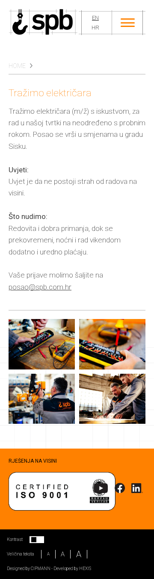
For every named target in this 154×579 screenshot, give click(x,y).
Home (17, 65)
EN (95, 18)
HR (95, 27)
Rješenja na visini (33, 461)
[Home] (44, 23)
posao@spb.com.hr (40, 287)
